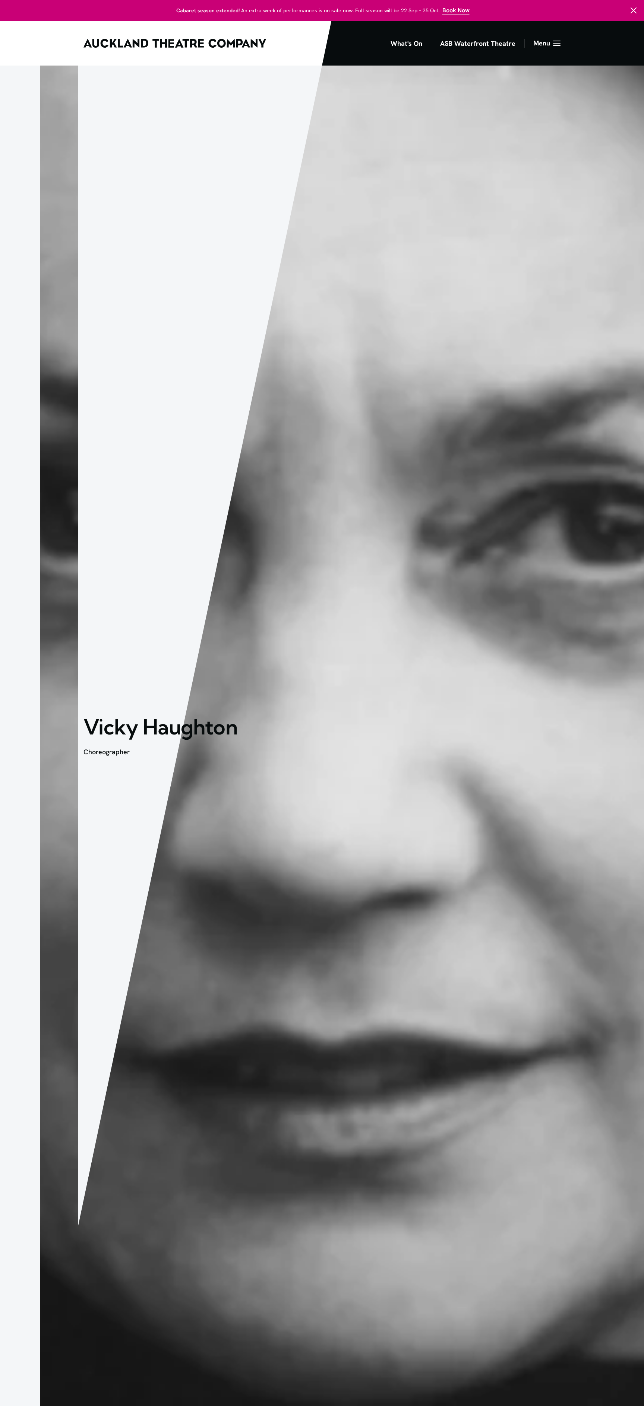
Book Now (456, 10)
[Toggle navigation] (547, 43)
